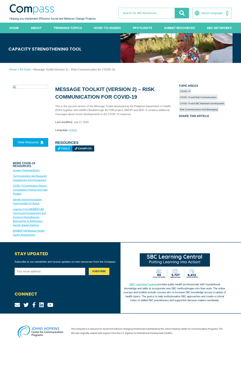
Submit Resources (179, 28)
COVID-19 (185, 91)
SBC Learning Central (143, 284)
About (36, 28)
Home (14, 28)
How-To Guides (107, 28)
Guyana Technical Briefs (26, 170)
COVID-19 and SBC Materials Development (202, 103)
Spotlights (142, 28)
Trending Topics (67, 28)
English (73, 130)
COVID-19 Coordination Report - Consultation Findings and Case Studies (30, 189)
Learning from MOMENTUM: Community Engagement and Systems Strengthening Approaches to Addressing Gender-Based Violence (29, 217)
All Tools (25, 69)
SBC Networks (219, 28)
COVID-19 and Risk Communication (198, 97)
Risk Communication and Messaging (199, 109)
